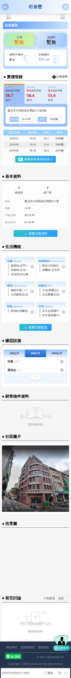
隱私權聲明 (28, 647)
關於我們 (11, 647)
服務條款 (43, 647)
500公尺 (35, 353)
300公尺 (14, 353)
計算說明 (61, 76)
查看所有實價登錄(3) (38, 159)
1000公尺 (56, 353)
